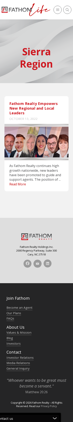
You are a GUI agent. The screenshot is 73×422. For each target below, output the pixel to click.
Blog (9, 338)
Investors (13, 343)
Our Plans (13, 313)
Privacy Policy (49, 406)
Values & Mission (18, 332)
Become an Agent (19, 307)
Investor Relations (20, 357)
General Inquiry (18, 368)
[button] (58, 10)
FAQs (10, 318)
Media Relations (18, 363)
